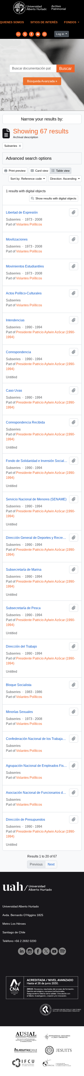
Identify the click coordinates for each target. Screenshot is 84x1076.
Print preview (16, 170)
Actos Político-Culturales (24, 293)
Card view (41, 170)
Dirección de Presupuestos (25, 819)
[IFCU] (23, 1062)
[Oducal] (57, 1062)
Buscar (65, 68)
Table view (62, 170)
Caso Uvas (14, 390)
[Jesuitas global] (58, 1050)
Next (51, 864)
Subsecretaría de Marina (23, 569)
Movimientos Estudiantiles (25, 266)
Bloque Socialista (18, 685)
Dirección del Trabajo (21, 646)
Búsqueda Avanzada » (42, 81)
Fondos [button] (70, 22)
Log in (60, 34)
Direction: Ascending (63, 178)
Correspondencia (18, 352)
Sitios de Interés (43, 22)
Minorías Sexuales (19, 712)
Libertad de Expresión (22, 212)
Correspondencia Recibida (25, 422)
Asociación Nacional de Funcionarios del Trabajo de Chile (36, 792)
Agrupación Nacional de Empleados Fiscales (36, 765)
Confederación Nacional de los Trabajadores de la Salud (36, 738)
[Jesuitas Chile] (25, 1050)
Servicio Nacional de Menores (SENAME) (36, 499)
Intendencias (15, 320)
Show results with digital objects (55, 198)
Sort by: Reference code (26, 178)
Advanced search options (29, 158)
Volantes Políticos (29, 224)
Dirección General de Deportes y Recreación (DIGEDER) (36, 537)
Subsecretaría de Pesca (23, 608)
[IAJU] (57, 1036)
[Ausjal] (26, 1036)
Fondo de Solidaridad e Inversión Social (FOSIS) (36, 461)
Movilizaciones (17, 239)
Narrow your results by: (42, 119)
